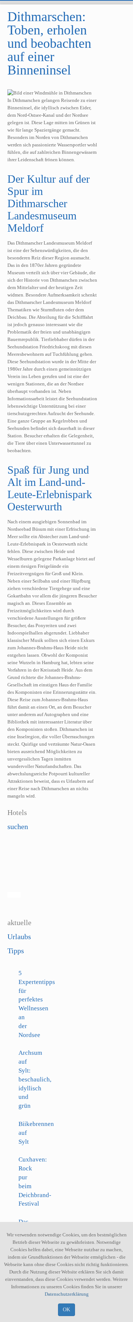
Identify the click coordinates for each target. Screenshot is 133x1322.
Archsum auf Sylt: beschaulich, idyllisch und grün (34, 1079)
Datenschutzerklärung (67, 1294)
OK (66, 1309)
